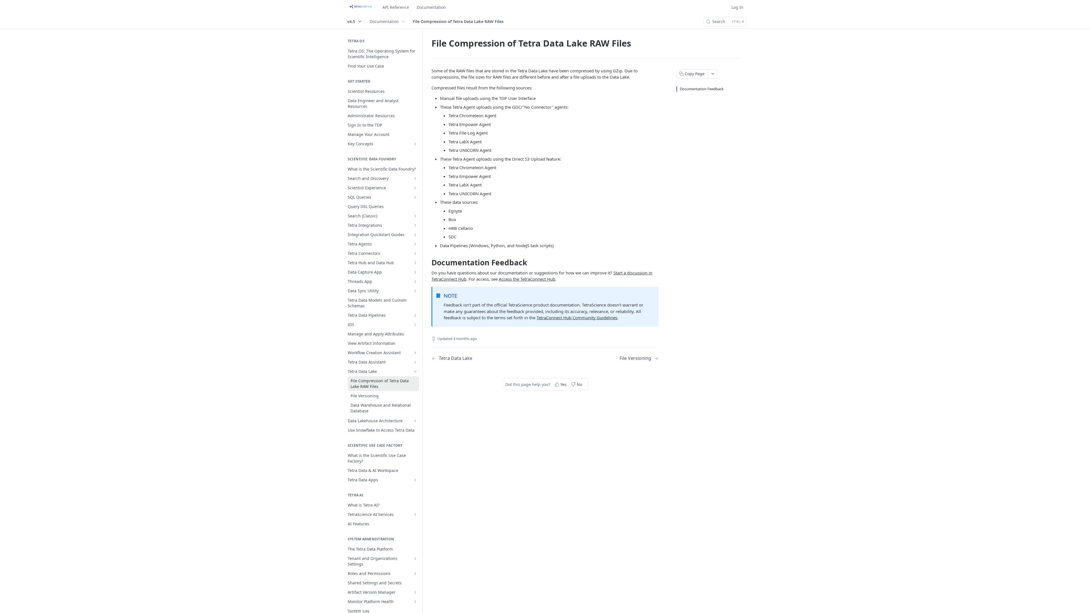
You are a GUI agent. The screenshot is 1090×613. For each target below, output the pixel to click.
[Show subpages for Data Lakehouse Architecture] (415, 421)
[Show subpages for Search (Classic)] (415, 216)
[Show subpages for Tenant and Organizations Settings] (415, 558)
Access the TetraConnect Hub (527, 279)
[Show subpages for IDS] (415, 324)
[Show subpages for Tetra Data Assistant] (415, 362)
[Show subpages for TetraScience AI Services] (415, 514)
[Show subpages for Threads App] (415, 281)
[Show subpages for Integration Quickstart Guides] (415, 234)
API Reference (395, 7)
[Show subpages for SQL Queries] (415, 197)
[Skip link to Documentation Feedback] (427, 262)
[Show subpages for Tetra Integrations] (415, 225)
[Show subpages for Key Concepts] (415, 144)
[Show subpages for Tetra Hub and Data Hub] (415, 263)
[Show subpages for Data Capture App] (415, 272)
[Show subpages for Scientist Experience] (415, 188)
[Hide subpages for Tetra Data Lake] (415, 371)
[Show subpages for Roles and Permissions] (415, 573)
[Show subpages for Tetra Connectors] (415, 253)
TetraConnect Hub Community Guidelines (576, 317)
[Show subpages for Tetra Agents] (415, 244)
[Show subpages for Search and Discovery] (415, 178)
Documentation (431, 7)
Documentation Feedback (702, 88)
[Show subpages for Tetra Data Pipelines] (415, 315)
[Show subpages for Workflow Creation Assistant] (415, 352)
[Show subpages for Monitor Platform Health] (415, 601)
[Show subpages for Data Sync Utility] (415, 291)
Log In (737, 7)
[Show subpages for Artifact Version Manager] (415, 592)
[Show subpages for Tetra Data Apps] (415, 480)
